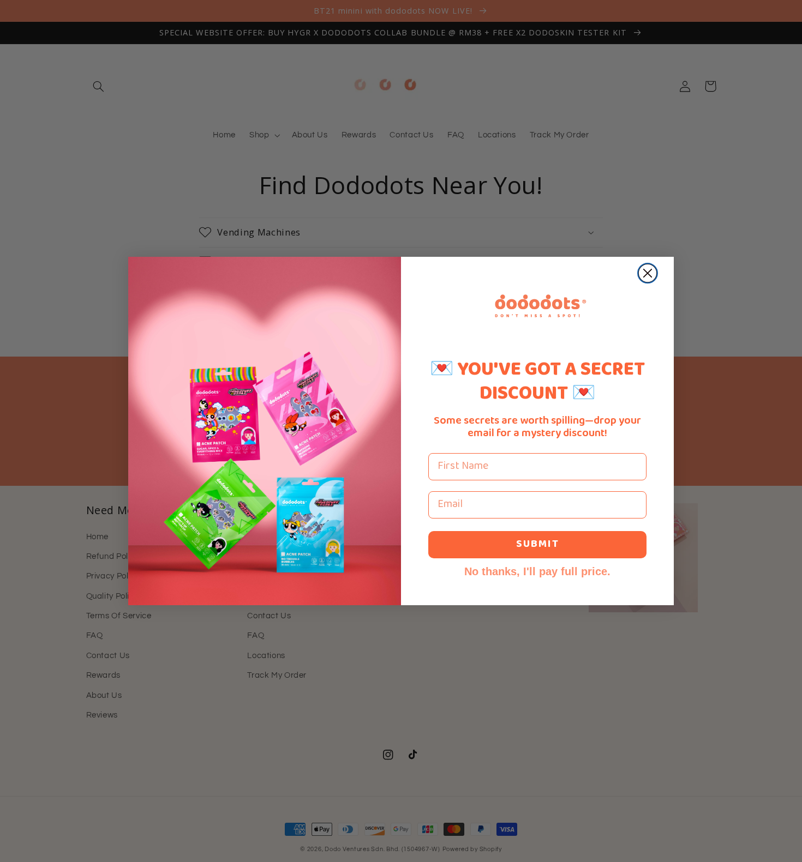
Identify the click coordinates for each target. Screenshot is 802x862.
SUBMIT (537, 544)
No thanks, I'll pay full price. (537, 571)
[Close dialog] (647, 273)
